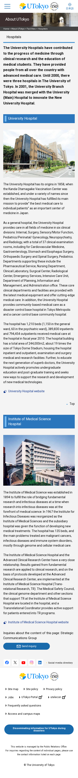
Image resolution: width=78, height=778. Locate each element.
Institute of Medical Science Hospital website (38, 622)
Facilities (31, 29)
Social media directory (60, 662)
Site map (13, 689)
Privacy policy (54, 689)
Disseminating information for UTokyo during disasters (39, 729)
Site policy (32, 689)
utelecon (55, 697)
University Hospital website (26, 391)
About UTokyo (17, 29)
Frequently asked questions (24, 705)
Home (6, 29)
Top (72, 403)
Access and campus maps (24, 714)
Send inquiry (29, 646)
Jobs (11, 697)
